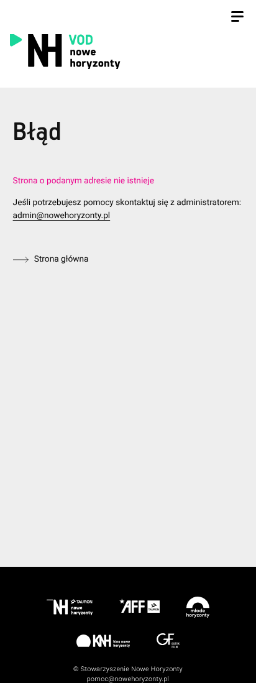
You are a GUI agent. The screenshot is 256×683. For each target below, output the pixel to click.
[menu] (237, 18)
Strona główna (61, 259)
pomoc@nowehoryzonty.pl (128, 679)
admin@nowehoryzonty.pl (62, 216)
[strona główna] (126, 51)
